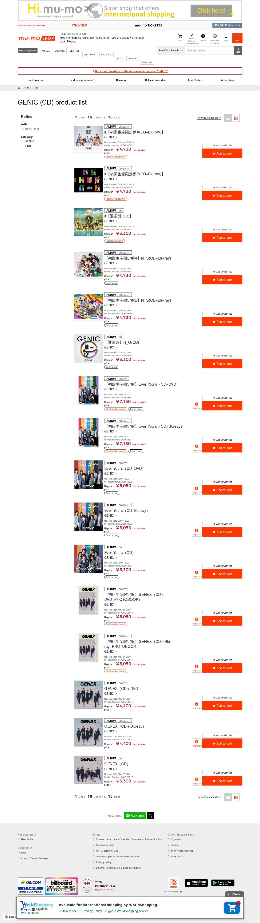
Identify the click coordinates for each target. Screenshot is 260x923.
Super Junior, (148, 62)
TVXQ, (120, 58)
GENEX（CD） (117, 763)
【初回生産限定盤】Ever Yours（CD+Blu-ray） (144, 426)
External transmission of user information (118, 867)
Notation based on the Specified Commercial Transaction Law (129, 839)
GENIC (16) (32, 129)
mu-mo (175, 845)
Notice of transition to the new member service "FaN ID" (131, 71)
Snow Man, (60, 50)
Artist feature (195, 80)
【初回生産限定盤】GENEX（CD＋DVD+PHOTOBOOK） (134, 597)
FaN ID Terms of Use (107, 850)
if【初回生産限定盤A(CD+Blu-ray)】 (134, 131)
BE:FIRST (74, 50)
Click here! (102, 37)
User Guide (27, 839)
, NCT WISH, (90, 54)
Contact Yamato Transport (35, 858)
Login (63, 41)
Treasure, (132, 58)
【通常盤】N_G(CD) (121, 342)
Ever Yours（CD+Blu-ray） (127, 510)
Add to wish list (224, 145)
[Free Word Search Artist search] (171, 50)
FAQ (23, 852)
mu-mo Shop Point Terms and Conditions (118, 856)
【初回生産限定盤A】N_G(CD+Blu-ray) (137, 258)
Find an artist (35, 80)
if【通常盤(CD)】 (118, 215)
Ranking (121, 80)
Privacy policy (103, 862)
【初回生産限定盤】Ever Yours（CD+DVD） (142, 384)
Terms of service (105, 845)
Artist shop (227, 80)
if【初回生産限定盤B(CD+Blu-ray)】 (134, 173)
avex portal (177, 856)
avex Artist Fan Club (182, 850)
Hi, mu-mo (176, 839)
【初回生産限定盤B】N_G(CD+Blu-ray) (137, 300)
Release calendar (155, 80)
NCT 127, (45, 50)
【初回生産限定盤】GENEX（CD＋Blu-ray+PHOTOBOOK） (137, 644)
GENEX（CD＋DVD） (123, 688)
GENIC (27, 88)
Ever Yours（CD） (120, 552)
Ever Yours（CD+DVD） (125, 468)
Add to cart (224, 153)
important (197, 408)
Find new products (80, 80)
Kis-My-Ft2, (106, 54)
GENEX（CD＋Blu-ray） (125, 726)
